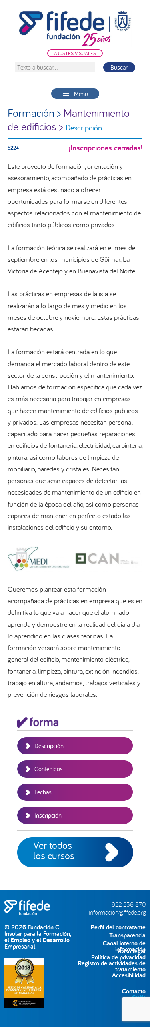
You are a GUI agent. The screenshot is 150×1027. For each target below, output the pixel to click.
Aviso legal (132, 951)
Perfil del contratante (118, 927)
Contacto (134, 991)
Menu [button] (81, 94)
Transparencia (127, 935)
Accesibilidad (129, 975)
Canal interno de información (124, 943)
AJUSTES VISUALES (75, 53)
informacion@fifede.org (117, 912)
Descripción (49, 746)
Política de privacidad (118, 957)
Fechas (43, 792)
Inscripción (48, 815)
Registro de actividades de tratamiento (112, 963)
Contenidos (48, 769)
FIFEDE (75, 29)
